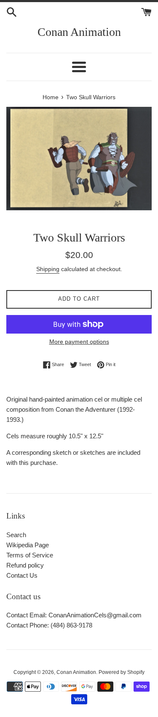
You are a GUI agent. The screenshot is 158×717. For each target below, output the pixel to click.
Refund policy (25, 565)
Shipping (47, 269)
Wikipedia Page (27, 545)
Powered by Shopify (122, 672)
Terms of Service (29, 555)
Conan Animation (79, 31)
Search (16, 534)
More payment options (79, 341)
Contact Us (21, 575)
